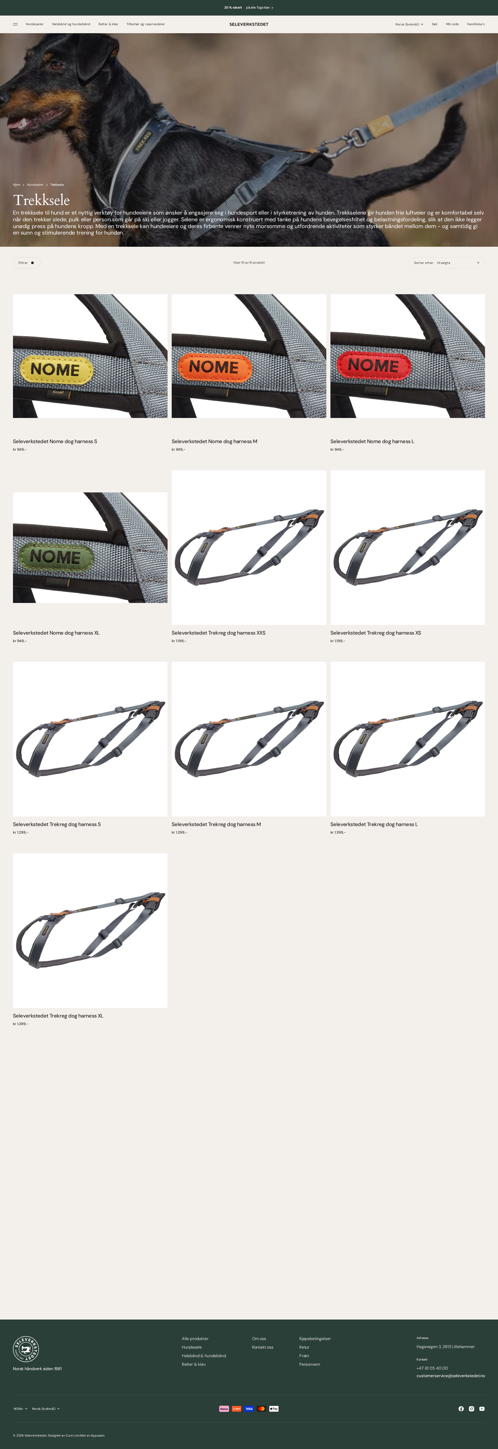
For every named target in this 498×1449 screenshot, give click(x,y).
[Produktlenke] (90, 356)
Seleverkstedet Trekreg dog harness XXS (218, 632)
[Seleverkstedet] (249, 24)
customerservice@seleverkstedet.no (451, 1375)
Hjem (16, 185)
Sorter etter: (424, 263)
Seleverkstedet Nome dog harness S (55, 441)
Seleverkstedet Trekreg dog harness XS (375, 632)
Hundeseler (35, 185)
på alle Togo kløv (258, 8)
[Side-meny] (16, 24)
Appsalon (98, 1435)
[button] (435, 24)
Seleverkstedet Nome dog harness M (214, 441)
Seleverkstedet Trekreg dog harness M (216, 824)
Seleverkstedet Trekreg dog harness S (57, 824)
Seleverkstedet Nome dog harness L (372, 441)
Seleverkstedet (36, 1435)
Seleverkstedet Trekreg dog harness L (374, 824)
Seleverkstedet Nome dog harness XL (56, 632)
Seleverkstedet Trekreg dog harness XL (58, 1015)
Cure (69, 1435)
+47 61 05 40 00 (432, 1368)
